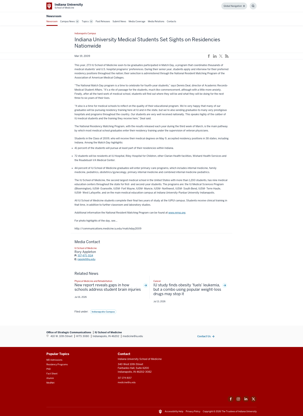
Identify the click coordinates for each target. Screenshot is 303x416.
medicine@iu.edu (127, 382)
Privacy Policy (193, 411)
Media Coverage (137, 21)
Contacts (171, 21)
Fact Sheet (51, 373)
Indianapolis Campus (103, 311)
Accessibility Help (174, 411)
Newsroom (53, 16)
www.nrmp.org (176, 212)
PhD (48, 369)
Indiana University (247, 411)
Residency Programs (57, 364)
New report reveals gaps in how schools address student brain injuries (107, 287)
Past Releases (103, 21)
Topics (85, 21)
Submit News (119, 21)
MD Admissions (54, 359)
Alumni (50, 378)
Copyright (208, 411)
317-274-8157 (125, 377)
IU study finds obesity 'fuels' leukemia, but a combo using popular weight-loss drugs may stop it (187, 289)
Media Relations (156, 21)
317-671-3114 (85, 255)
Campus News (67, 21)
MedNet (50, 382)
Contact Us (204, 336)
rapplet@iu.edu (86, 259)
